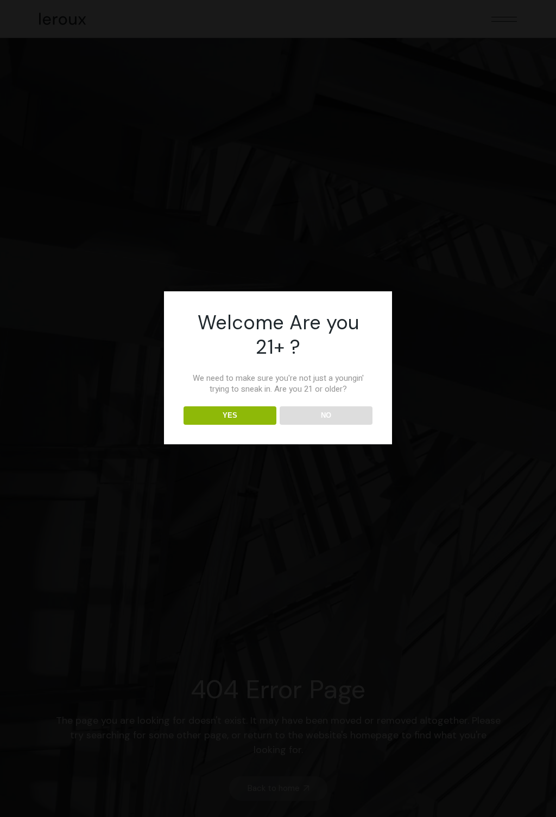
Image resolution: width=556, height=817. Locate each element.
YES (230, 415)
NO (326, 415)
